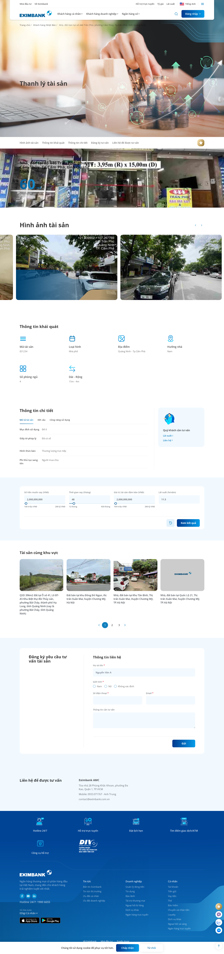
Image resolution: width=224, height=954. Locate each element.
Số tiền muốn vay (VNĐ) (36, 492)
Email (149, 693)
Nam (99, 686)
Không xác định (126, 686)
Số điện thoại (101, 693)
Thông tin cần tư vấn (104, 709)
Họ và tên (99, 665)
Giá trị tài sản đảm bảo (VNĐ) (129, 492)
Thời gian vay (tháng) (80, 492)
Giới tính (98, 681)
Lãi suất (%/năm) (167, 492)
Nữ (110, 686)
